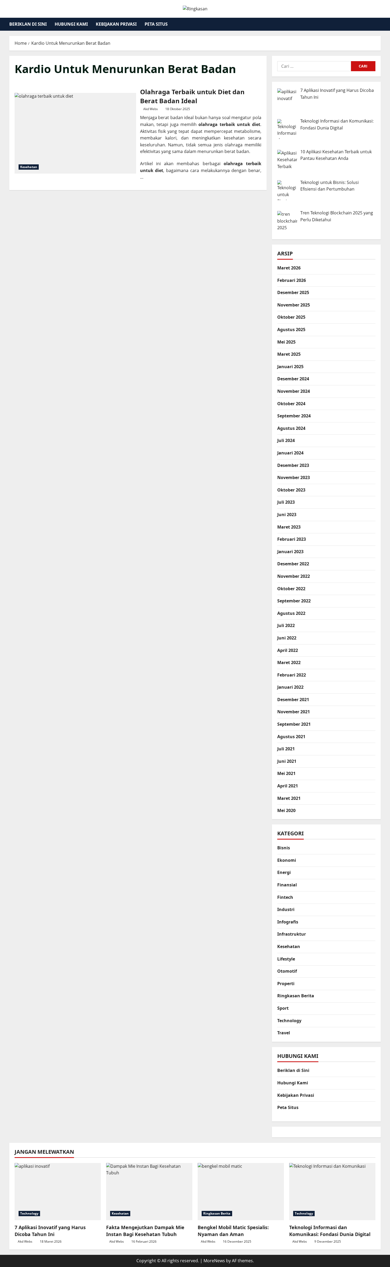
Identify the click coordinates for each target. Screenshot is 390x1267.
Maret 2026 (289, 268)
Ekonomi (286, 860)
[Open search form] (379, 24)
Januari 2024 (290, 453)
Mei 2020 (286, 810)
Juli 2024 (286, 440)
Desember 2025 (293, 292)
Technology (289, 1020)
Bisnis (283, 848)
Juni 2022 (286, 638)
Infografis (287, 922)
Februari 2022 (291, 675)
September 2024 (294, 416)
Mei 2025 (286, 342)
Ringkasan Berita (295, 996)
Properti (285, 983)
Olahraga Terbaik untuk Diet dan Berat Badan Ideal (75, 133)
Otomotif (287, 971)
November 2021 (293, 712)
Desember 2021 (293, 699)
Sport (283, 1008)
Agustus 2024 (291, 428)
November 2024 (293, 391)
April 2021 (287, 786)
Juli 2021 (286, 749)
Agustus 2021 (291, 737)
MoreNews (214, 1261)
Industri (285, 910)
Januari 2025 (290, 366)
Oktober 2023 (291, 490)
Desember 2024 (293, 379)
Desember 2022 (293, 564)
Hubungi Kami (71, 24)
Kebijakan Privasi (116, 24)
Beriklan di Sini (28, 24)
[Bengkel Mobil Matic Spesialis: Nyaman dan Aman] (241, 1191)
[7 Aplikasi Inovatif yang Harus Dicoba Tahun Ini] (58, 1191)
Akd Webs (150, 109)
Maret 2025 (289, 354)
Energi (284, 873)
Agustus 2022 (291, 613)
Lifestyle (286, 959)
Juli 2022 (286, 625)
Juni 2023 (286, 514)
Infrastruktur (291, 934)
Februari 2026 (291, 280)
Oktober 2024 (291, 404)
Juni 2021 (286, 761)
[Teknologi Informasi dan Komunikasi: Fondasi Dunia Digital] (332, 1191)
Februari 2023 (291, 539)
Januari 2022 (290, 687)
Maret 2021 (289, 798)
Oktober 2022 (291, 589)
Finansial (287, 885)
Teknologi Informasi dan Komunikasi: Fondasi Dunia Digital (329, 1230)
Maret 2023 (289, 527)
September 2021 (294, 724)
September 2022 (294, 601)
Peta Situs (156, 24)
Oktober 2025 (291, 317)
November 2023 (293, 477)
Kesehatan (28, 167)
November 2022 (293, 576)
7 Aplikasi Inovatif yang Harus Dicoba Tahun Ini (50, 1230)
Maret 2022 (289, 662)
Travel (283, 1033)
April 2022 (287, 650)
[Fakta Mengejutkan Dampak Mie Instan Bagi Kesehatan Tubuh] (149, 1191)
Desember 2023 (293, 465)
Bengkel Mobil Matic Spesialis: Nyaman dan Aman (233, 1230)
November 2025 (293, 305)
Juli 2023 (286, 502)
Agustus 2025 (291, 329)
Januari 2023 (290, 551)
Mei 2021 (286, 773)
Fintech (285, 897)
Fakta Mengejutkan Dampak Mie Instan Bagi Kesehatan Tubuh (145, 1230)
